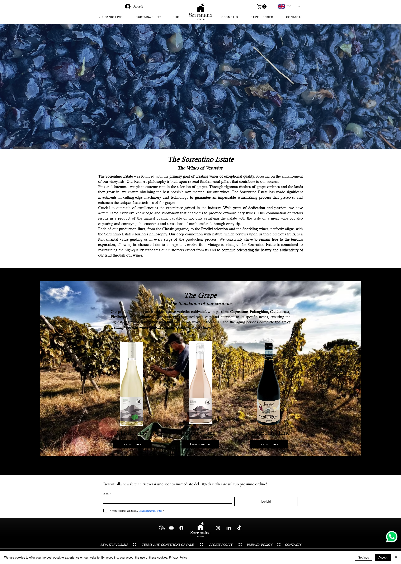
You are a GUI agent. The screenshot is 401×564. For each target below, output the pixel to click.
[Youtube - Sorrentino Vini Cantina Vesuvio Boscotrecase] (171, 528)
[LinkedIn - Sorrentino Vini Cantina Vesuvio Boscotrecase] (228, 528)
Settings (363, 557)
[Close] (395, 557)
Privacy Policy (178, 557)
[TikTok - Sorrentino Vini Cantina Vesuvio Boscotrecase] (239, 528)
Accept (382, 557)
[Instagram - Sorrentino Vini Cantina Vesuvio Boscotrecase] (218, 528)
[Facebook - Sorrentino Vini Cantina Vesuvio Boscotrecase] (181, 528)
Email (107, 493)
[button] (262, 6)
